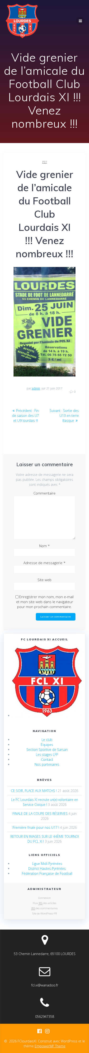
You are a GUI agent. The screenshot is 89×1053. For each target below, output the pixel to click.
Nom (44, 545)
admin (36, 388)
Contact (47, 759)
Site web (44, 579)
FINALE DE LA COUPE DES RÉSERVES (40, 813)
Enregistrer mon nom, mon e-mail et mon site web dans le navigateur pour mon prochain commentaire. (45, 601)
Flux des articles (44, 903)
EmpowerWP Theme (50, 1046)
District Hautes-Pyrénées (47, 868)
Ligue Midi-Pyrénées (47, 863)
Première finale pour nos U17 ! (36, 827)
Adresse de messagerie (44, 562)
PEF (44, 162)
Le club (47, 739)
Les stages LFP (47, 754)
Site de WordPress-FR (44, 913)
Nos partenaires (47, 764)
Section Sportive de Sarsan (47, 749)
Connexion (44, 898)
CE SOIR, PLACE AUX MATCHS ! (34, 790)
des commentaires (44, 908)
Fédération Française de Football (47, 873)
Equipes (47, 744)
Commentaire (44, 493)
